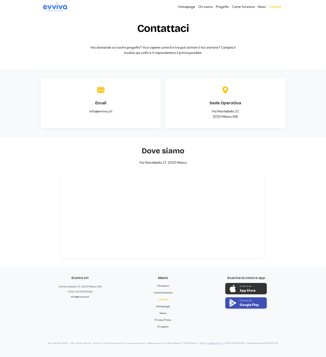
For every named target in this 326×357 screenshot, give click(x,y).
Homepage (186, 7)
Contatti (275, 7)
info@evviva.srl (100, 111)
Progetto (222, 7)
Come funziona (243, 7)
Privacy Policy (163, 320)
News (262, 7)
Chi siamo (205, 7)
